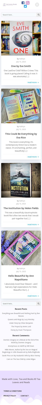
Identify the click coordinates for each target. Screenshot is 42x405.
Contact (25, 396)
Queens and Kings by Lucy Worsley (21, 319)
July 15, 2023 (21, 62)
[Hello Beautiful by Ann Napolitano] (21, 248)
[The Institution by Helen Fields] (21, 180)
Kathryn (22, 59)
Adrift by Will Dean (27, 346)
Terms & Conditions (13, 391)
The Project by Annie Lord (21, 326)
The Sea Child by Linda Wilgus (24, 359)
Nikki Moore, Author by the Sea (16, 349)
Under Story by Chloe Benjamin (21, 323)
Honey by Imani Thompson (21, 330)
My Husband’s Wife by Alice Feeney (27, 355)
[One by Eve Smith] (21, 38)
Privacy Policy (10, 396)
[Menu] (37, 5)
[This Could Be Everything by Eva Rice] (21, 105)
